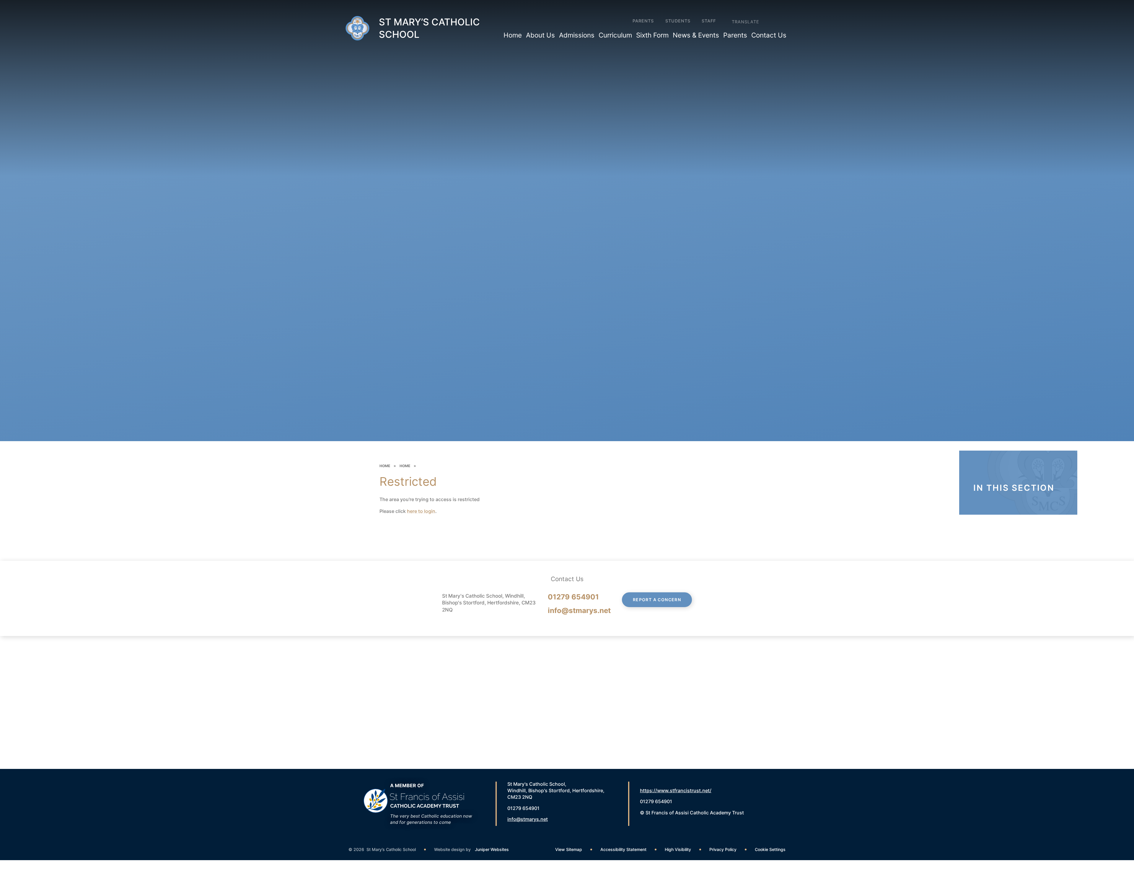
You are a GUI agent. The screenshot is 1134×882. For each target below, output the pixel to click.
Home (384, 466)
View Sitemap (568, 849)
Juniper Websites (492, 849)
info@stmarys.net (579, 610)
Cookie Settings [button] (770, 849)
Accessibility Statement (623, 849)
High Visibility (678, 849)
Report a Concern (657, 599)
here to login (421, 511)
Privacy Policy (723, 849)
